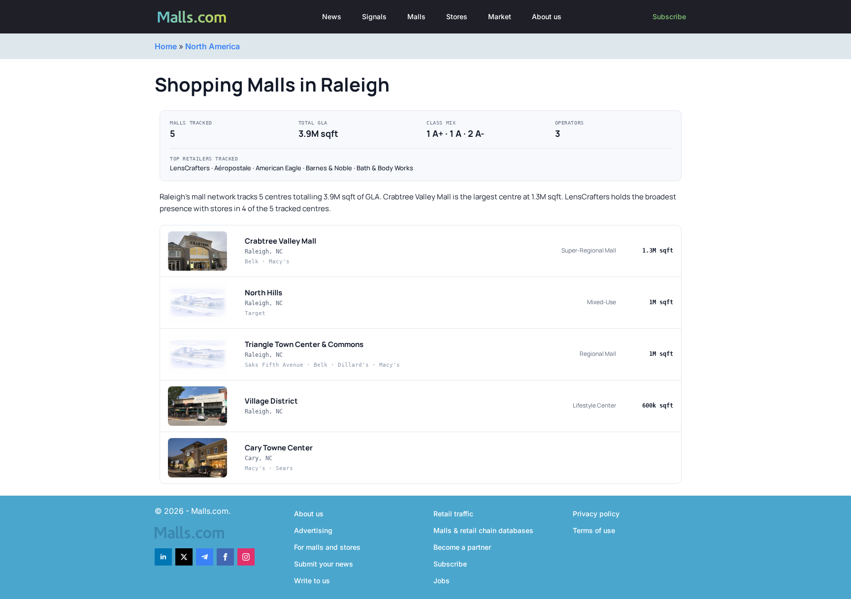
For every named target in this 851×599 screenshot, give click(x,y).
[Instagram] (246, 557)
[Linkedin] (163, 557)
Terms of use (594, 530)
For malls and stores (327, 547)
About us (546, 16)
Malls (416, 16)
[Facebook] (225, 557)
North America (212, 46)
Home (166, 46)
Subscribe (669, 16)
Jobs (441, 580)
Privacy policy (596, 513)
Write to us (312, 580)
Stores (456, 16)
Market (499, 16)
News (331, 16)
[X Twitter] (184, 557)
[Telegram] (204, 557)
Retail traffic (453, 513)
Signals (374, 16)
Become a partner (462, 547)
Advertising (313, 530)
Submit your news (323, 564)
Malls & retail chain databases (483, 530)
